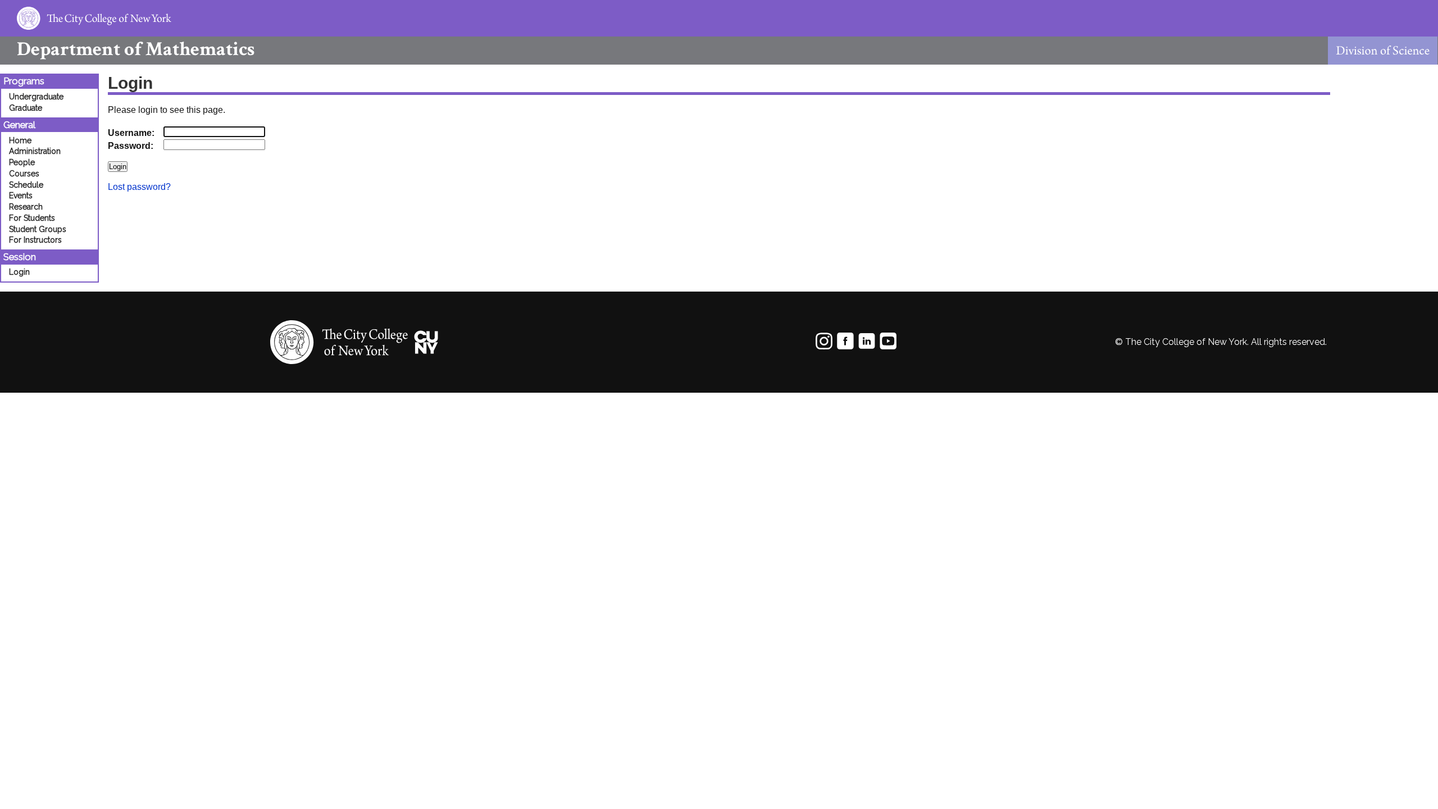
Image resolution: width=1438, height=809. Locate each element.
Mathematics (135, 49)
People (22, 162)
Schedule (26, 184)
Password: (130, 146)
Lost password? (139, 187)
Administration (35, 151)
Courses (24, 173)
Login (19, 271)
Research (26, 206)
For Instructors (35, 239)
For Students (32, 217)
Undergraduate (36, 96)
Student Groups (37, 229)
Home (20, 140)
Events (21, 195)
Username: (131, 133)
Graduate (25, 107)
